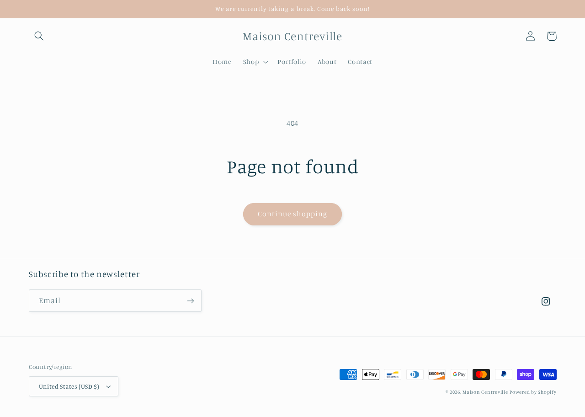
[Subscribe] (190, 300)
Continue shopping (293, 213)
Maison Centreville (485, 392)
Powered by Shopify (533, 392)
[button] (39, 36)
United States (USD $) (69, 386)
